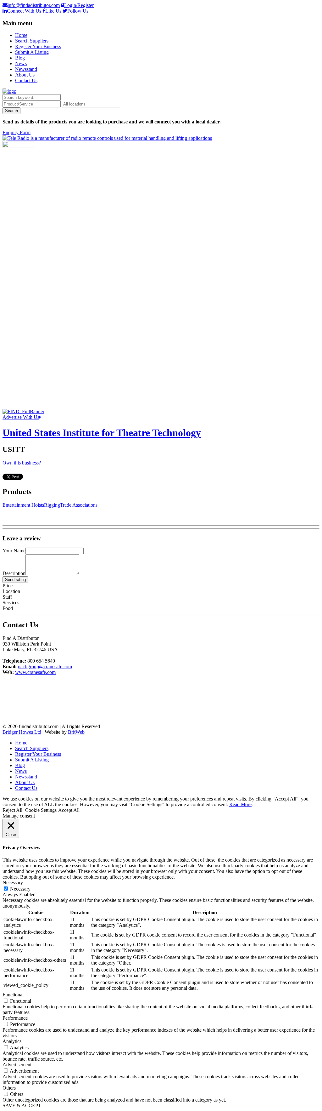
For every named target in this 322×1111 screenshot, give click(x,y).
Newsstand (26, 69)
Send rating (15, 579)
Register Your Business (38, 46)
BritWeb (76, 732)
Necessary (20, 889)
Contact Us (26, 80)
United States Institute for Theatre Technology (102, 432)
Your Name (14, 550)
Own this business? (22, 462)
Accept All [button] (69, 810)
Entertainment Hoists (23, 505)
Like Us (53, 11)
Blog (20, 57)
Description (14, 573)
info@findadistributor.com (34, 5)
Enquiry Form (17, 132)
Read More (240, 804)
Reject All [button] (12, 810)
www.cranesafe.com (35, 672)
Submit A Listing (32, 52)
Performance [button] (15, 1018)
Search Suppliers (31, 40)
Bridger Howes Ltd (22, 732)
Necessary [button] (13, 882)
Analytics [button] (12, 1041)
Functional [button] (13, 994)
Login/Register (79, 5)
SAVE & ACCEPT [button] (22, 1105)
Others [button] (9, 1088)
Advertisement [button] (17, 1064)
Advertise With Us (21, 417)
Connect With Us (24, 11)
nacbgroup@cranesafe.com (45, 666)
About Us (25, 74)
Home (21, 35)
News (21, 63)
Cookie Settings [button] (41, 810)
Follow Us (77, 11)
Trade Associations (78, 505)
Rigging (52, 505)
